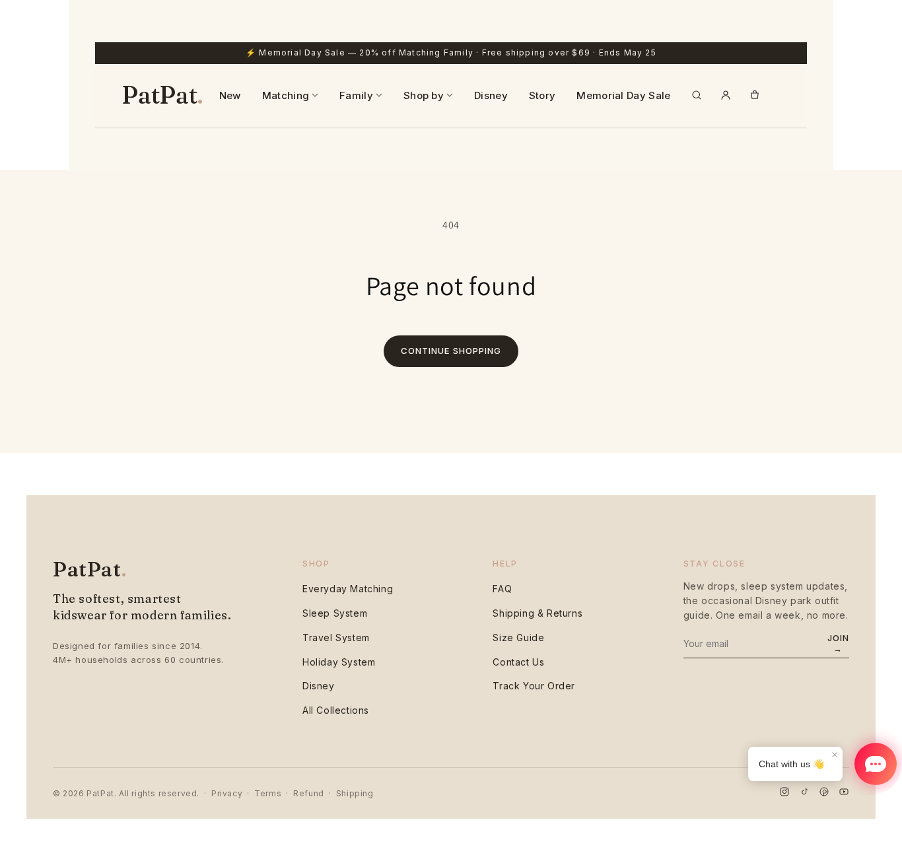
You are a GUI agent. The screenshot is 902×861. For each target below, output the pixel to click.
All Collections (335, 710)
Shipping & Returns (537, 613)
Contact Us (518, 662)
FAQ (502, 588)
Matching (285, 95)
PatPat (162, 95)
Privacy (226, 793)
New (230, 95)
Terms (267, 793)
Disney (491, 95)
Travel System (336, 637)
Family (356, 95)
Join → (838, 643)
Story (542, 95)
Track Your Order (534, 685)
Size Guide (518, 637)
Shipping (355, 793)
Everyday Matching (347, 588)
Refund (308, 793)
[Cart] (755, 95)
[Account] (726, 95)
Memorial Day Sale (623, 95)
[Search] (697, 95)
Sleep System (334, 613)
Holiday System (338, 662)
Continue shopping (451, 350)
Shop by (423, 95)
